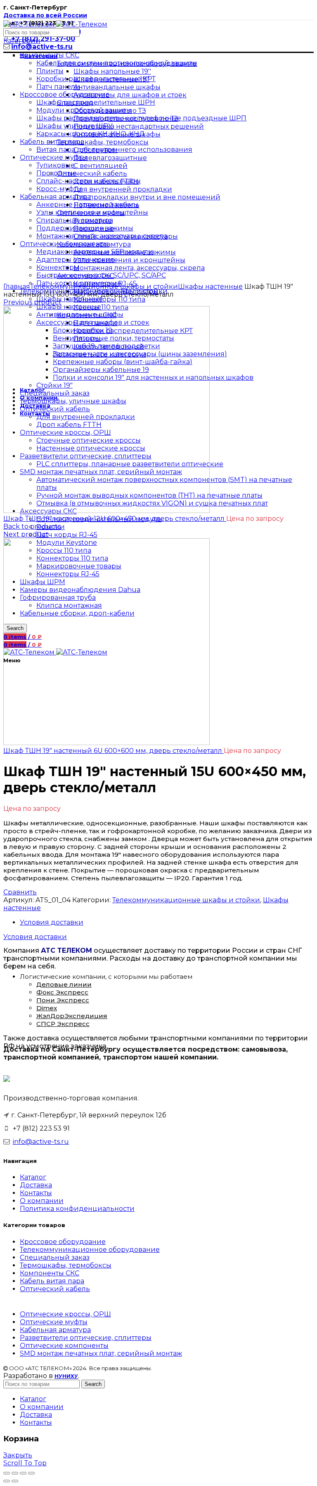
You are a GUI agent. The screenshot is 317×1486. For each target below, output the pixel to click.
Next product (26, 534)
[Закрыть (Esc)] (6, 1473)
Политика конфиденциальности (77, 1209)
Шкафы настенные (210, 286)
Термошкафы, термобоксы (65, 1265)
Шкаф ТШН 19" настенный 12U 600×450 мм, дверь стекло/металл (114, 518)
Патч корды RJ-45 (66, 535)
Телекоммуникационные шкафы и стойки (104, 286)
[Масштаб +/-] (31, 1473)
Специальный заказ (55, 1257)
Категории (21, 41)
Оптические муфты (54, 1322)
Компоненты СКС (49, 1273)
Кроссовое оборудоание (63, 1242)
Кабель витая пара (52, 1281)
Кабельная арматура (55, 1330)
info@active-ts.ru (41, 1142)
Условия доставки (51, 922)
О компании (42, 1201)
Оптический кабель (55, 1289)
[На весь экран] (23, 1473)
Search (93, 1384)
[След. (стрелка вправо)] (15, 1481)
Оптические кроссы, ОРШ (65, 1314)
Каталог (33, 1177)
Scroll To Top (25, 1463)
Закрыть (17, 1455)
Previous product (32, 302)
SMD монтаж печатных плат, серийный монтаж (101, 1353)
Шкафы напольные (69, 299)
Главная (16, 286)
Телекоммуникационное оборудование (90, 1250)
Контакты (36, 1193)
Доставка (36, 1185)
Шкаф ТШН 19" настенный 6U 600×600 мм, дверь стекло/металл (113, 751)
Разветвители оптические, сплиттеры (85, 1338)
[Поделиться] (15, 1473)
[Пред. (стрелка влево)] (6, 1481)
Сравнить (20, 892)
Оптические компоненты (64, 1345)
